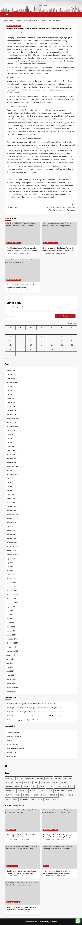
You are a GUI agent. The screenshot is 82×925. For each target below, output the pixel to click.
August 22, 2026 (60, 253)
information (22, 790)
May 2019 (10, 667)
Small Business (11, 756)
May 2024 (10, 442)
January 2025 (11, 410)
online (43, 795)
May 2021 (10, 571)
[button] (7, 14)
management (59, 790)
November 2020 (12, 595)
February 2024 (11, 454)
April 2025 (10, 398)
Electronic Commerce (13, 736)
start (15, 799)
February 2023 (11, 502)
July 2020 (9, 611)
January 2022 (11, 538)
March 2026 (10, 378)
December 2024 (12, 414)
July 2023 (9, 482)
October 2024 (11, 422)
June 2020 (10, 615)
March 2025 (10, 402)
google (49, 786)
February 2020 (11, 631)
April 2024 (10, 446)
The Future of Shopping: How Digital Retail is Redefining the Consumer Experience (34, 720)
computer (67, 778)
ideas (71, 786)
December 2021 (12, 543)
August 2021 (10, 559)
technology (24, 799)
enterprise (64, 782)
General (9, 740)
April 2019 (10, 671)
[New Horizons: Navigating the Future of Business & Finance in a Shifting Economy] (59, 233)
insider (32, 790)
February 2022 (11, 534)
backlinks (40, 778)
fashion (9, 786)
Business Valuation (12, 732)
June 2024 (10, 438)
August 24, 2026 (24, 253)
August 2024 (10, 430)
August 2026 (10, 370)
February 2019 (11, 679)
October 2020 (11, 599)
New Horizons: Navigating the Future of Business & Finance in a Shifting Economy (58, 249)
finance (17, 786)
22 (62, 345)
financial (26, 786)
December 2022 (12, 510)
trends (47, 799)
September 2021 (12, 555)
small (8, 799)
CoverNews (43, 921)
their (32, 799)
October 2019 (11, 647)
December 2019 (12, 639)
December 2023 (12, 462)
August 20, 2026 (24, 290)
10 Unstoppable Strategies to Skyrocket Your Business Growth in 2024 (30, 704)
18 (20, 345)
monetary (26, 795)
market (69, 790)
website (55, 799)
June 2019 (10, 663)
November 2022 (12, 514)
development (45, 782)
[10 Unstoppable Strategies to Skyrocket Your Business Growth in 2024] (22, 820)
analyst (19, 778)
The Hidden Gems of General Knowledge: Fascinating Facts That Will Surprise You (34, 716)
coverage (27, 782)
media (18, 795)
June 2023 (10, 486)
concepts (9, 782)
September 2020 (12, 603)
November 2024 (12, 418)
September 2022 (12, 522)
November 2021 (12, 547)
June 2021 (10, 567)
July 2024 (9, 434)
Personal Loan (11, 752)
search (62, 795)
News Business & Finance (13, 26)
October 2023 (11, 470)
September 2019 (12, 651)
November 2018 (12, 687)
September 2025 (12, 382)
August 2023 (10, 478)
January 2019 (11, 683)
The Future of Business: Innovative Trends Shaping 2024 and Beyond (22, 286)
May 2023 (10, 490)
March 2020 (10, 627)
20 (41, 345)
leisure (50, 790)
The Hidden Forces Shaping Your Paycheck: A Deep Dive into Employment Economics (35, 712)
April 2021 (10, 575)
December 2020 (12, 591)
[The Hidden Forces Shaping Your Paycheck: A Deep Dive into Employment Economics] (22, 857)
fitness (41, 786)
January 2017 (11, 691)
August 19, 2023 (24, 32)
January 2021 (11, 587)
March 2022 (10, 530)
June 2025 (10, 390)
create (36, 782)
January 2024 (11, 458)
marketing (9, 795)
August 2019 (10, 655)
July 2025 (9, 386)
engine (55, 782)
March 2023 (10, 498)
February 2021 (11, 583)
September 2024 (12, 426)
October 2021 (11, 551)
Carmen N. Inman (12, 32)
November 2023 (12, 466)
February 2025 (11, 406)
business (49, 778)
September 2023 (12, 474)
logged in (19, 307)
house (65, 786)
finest (34, 786)
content (18, 782)
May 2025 (10, 394)
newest (35, 795)
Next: (61, 207)
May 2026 (10, 374)
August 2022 (10, 526)
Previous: (11, 206)
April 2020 (10, 623)
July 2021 (9, 563)
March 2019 (10, 675)
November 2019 (12, 643)
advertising (10, 778)
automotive (30, 778)
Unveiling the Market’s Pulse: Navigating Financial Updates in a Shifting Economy (21, 249)
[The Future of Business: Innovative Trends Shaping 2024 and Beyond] (22, 270)
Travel (40, 799)
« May (7, 358)
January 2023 (11, 506)
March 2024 (10, 450)
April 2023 (10, 494)
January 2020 (11, 635)
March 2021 (10, 579)
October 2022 (11, 518)
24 (10, 349)
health (57, 786)
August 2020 (10, 607)
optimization (52, 795)
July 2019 (9, 659)
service (70, 795)
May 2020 (10, 619)
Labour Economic (12, 744)
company (58, 778)
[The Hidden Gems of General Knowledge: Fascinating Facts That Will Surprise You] (59, 857)
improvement (10, 790)
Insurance (41, 790)
